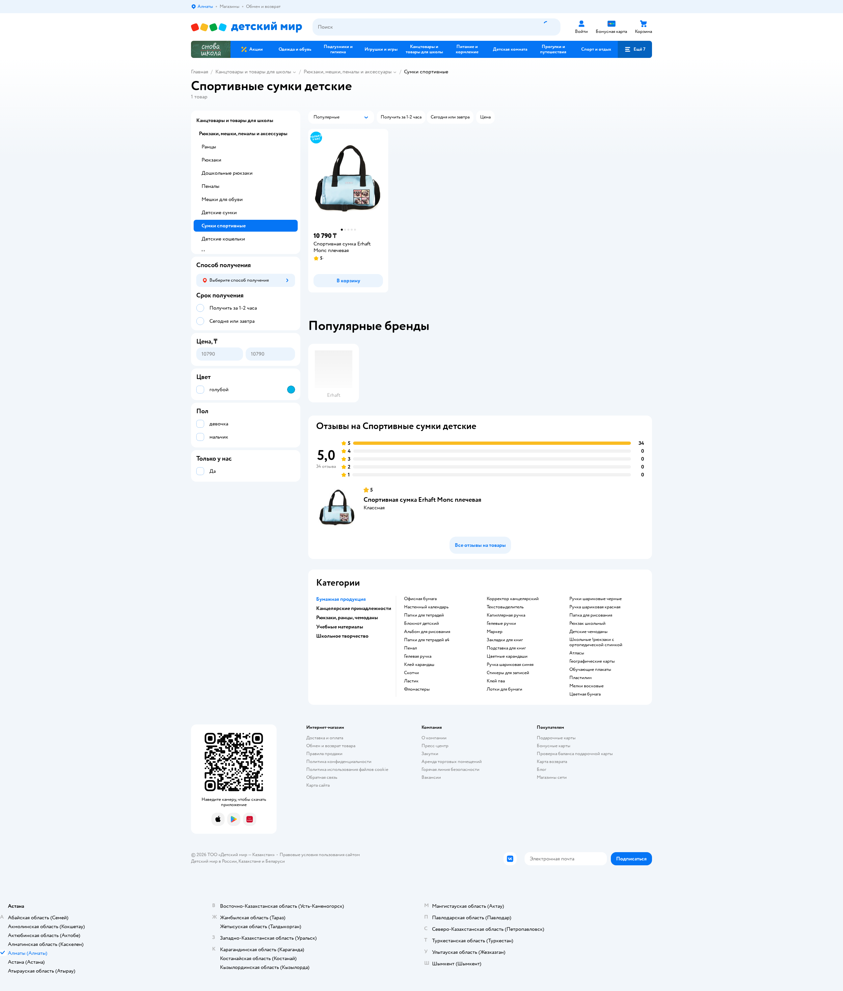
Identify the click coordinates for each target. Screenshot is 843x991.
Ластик (411, 681)
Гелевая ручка (417, 656)
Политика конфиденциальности (338, 761)
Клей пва (496, 681)
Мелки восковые (586, 686)
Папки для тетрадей (424, 615)
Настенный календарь (426, 607)
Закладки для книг (505, 640)
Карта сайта (318, 785)
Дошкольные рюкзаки (227, 173)
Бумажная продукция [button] (341, 599)
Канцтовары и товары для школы (253, 71)
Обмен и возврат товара (330, 746)
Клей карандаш (419, 664)
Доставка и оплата (324, 738)
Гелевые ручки (501, 623)
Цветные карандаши (507, 656)
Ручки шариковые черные (595, 598)
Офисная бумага (420, 598)
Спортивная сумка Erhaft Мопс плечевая (422, 500)
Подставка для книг (506, 648)
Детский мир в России (214, 861)
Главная (199, 71)
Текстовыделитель (505, 607)
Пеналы (210, 186)
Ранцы (209, 146)
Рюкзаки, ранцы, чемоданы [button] (347, 617)
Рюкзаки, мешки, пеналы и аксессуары (348, 71)
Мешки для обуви (222, 199)
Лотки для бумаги (504, 689)
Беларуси (275, 861)
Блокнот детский (421, 623)
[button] (635, 49)
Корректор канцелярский (513, 598)
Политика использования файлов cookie (347, 769)
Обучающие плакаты (590, 669)
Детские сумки (219, 212)
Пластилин (580, 677)
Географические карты (592, 661)
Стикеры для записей (508, 672)
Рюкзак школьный (587, 623)
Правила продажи (324, 753)
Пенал (410, 648)
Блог (541, 769)
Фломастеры (417, 689)
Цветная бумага (585, 694)
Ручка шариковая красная (594, 607)
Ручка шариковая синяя (510, 664)
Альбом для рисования (427, 631)
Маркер (495, 631)
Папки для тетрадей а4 (426, 640)
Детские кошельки (223, 239)
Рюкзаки (211, 160)
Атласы (576, 653)
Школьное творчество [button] (342, 636)
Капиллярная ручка (506, 615)
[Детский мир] (246, 27)
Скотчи (411, 672)
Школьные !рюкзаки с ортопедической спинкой (595, 642)
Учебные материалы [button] (339, 626)
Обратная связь (321, 777)
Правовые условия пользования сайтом (320, 854)
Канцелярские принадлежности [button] (353, 608)
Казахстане (249, 861)
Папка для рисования (590, 615)
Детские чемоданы (588, 631)
